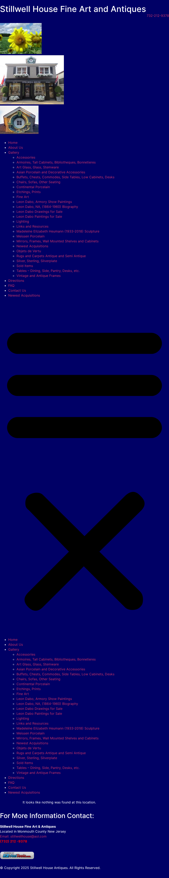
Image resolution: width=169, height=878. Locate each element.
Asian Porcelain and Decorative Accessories (50, 172)
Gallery (13, 152)
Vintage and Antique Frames (38, 276)
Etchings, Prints (28, 192)
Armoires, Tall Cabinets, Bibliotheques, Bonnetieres (56, 162)
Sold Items (24, 266)
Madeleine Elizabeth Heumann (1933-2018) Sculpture (57, 231)
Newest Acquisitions (32, 246)
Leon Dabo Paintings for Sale (39, 216)
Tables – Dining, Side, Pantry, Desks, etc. (48, 271)
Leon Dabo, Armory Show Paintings (44, 202)
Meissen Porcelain (30, 236)
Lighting (22, 221)
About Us (15, 147)
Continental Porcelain (33, 187)
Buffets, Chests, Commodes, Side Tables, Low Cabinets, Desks (65, 177)
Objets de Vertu (28, 251)
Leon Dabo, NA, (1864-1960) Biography (47, 207)
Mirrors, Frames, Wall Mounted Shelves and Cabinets (57, 241)
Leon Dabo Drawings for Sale (39, 211)
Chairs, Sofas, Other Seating (38, 182)
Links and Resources (32, 226)
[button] (84, 467)
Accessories (25, 157)
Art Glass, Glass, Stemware (37, 167)
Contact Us (17, 290)
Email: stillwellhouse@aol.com (23, 836)
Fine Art (22, 197)
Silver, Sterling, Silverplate (36, 261)
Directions (16, 280)
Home (13, 142)
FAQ (11, 285)
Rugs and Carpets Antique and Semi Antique (51, 256)
